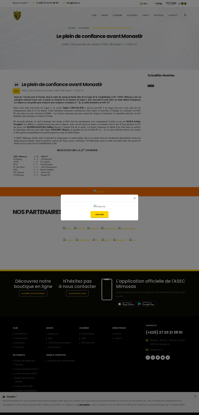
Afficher (99, 214)
